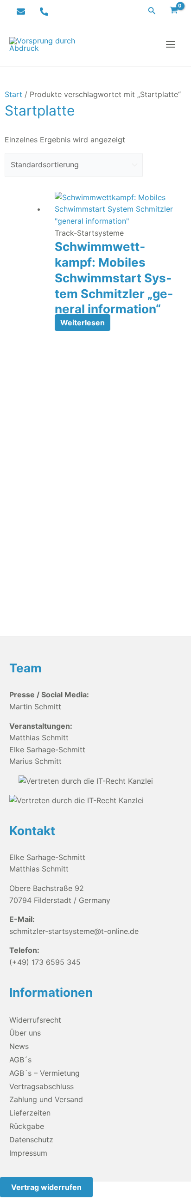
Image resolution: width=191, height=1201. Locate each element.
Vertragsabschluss (41, 1086)
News (19, 1046)
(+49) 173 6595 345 (45, 962)
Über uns (25, 1032)
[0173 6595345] (44, 11)
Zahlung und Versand (46, 1099)
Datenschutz (31, 1139)
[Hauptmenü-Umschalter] (170, 44)
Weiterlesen (82, 322)
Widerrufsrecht (35, 1019)
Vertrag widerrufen (46, 1187)
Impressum (28, 1153)
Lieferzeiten (30, 1112)
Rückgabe (26, 1126)
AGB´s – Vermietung (44, 1073)
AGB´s (20, 1059)
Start (13, 94)
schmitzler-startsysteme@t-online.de (74, 931)
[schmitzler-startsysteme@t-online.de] (21, 11)
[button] (152, 11)
